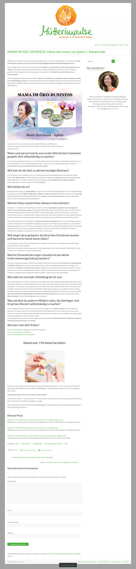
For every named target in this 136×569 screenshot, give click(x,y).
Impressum (126, 561)
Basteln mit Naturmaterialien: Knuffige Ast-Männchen (59, 462)
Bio (17, 443)
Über (121, 45)
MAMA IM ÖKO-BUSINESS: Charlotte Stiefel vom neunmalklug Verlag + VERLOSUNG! (37, 436)
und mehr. (115, 109)
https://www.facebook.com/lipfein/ (19, 332)
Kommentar (12, 481)
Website (10, 533)
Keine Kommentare (46, 450)
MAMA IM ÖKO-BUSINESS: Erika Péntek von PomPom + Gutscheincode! (32, 428)
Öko (66, 443)
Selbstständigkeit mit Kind (53, 443)
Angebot (114, 45)
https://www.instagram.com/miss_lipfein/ (21, 334)
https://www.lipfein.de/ (15, 330)
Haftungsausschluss (116, 561)
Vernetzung (104, 45)
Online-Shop (63, 386)
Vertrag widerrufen (68, 565)
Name (9, 510)
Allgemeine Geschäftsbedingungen (87, 561)
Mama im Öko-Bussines (28, 450)
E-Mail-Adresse (13, 522)
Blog (96, 45)
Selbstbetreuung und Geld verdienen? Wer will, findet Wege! (31, 457)
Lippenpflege (37, 443)
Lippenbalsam (26, 443)
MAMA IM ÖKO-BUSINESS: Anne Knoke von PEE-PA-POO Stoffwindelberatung (35, 420)
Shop (127, 45)
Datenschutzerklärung (103, 561)
